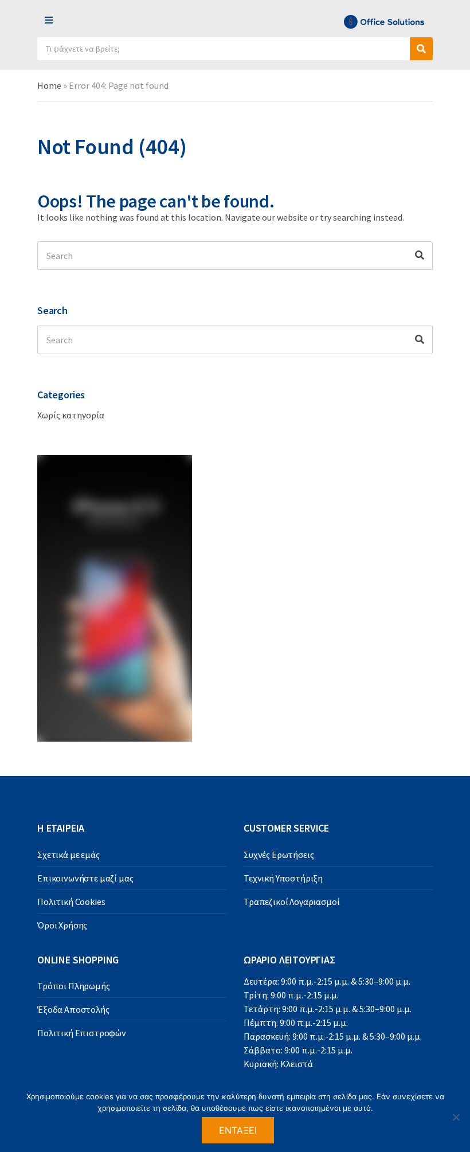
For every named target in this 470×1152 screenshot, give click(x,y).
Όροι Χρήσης (62, 925)
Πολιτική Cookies (71, 901)
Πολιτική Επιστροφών (81, 1033)
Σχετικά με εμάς (68, 854)
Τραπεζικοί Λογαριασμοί (291, 901)
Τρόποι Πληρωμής (73, 986)
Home (49, 85)
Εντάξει (238, 1130)
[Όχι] (455, 1117)
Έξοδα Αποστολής (73, 1009)
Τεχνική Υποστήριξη (283, 878)
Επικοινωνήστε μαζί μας (85, 878)
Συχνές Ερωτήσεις (279, 854)
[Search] (419, 255)
